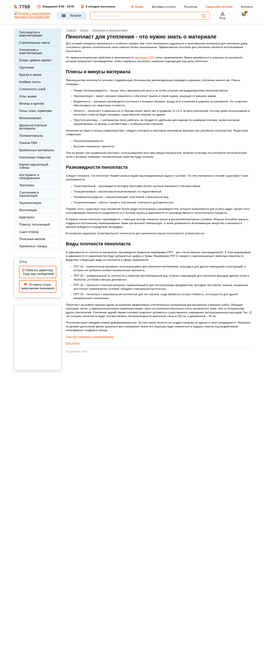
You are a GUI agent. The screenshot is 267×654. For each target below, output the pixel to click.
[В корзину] (244, 14)
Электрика (26, 185)
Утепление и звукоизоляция (110, 30)
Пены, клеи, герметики (35, 111)
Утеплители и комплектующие (30, 51)
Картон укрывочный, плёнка (34, 166)
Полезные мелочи (32, 239)
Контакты (247, 6)
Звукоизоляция (30, 203)
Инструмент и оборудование (29, 176)
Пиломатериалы (31, 135)
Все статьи (73, 343)
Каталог (76, 15)
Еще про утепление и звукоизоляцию (90, 336)
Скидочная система (219, 6)
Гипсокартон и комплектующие (30, 34)
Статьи (84, 30)
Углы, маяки (28, 96)
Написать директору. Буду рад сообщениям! (38, 272)
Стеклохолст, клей (32, 89)
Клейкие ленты (30, 82)
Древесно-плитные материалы (33, 127)
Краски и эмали (30, 74)
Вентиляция (28, 210)
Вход (223, 18)
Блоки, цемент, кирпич (35, 60)
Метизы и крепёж (31, 103)
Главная (71, 30)
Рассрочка (190, 6)
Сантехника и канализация (29, 194)
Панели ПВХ (28, 143)
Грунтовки (26, 67)
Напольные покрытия (35, 157)
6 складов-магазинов (100, 6)
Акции (139, 6)
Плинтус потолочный (34, 224)
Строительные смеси (34, 42)
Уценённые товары (33, 246)
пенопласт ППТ (144, 57)
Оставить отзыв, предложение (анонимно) (38, 286)
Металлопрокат (30, 118)
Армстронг (27, 217)
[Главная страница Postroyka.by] (33, 16)
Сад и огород (28, 231)
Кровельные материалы (36, 150)
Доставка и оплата (164, 6)
